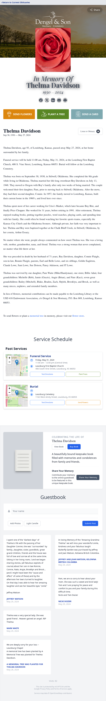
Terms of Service (60, 689)
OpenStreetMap (56, 693)
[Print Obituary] (65, 100)
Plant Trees (83, 374)
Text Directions (47, 374)
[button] (16, 362)
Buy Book (74, 446)
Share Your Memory (88, 477)
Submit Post (90, 523)
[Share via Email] (59, 100)
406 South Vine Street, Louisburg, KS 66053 (55, 368)
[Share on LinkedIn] (53, 100)
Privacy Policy (45, 689)
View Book (58, 446)
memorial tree (37, 315)
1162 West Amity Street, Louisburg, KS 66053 (56, 397)
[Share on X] (46, 100)
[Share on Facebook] (40, 100)
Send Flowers (83, 402)
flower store (78, 315)
